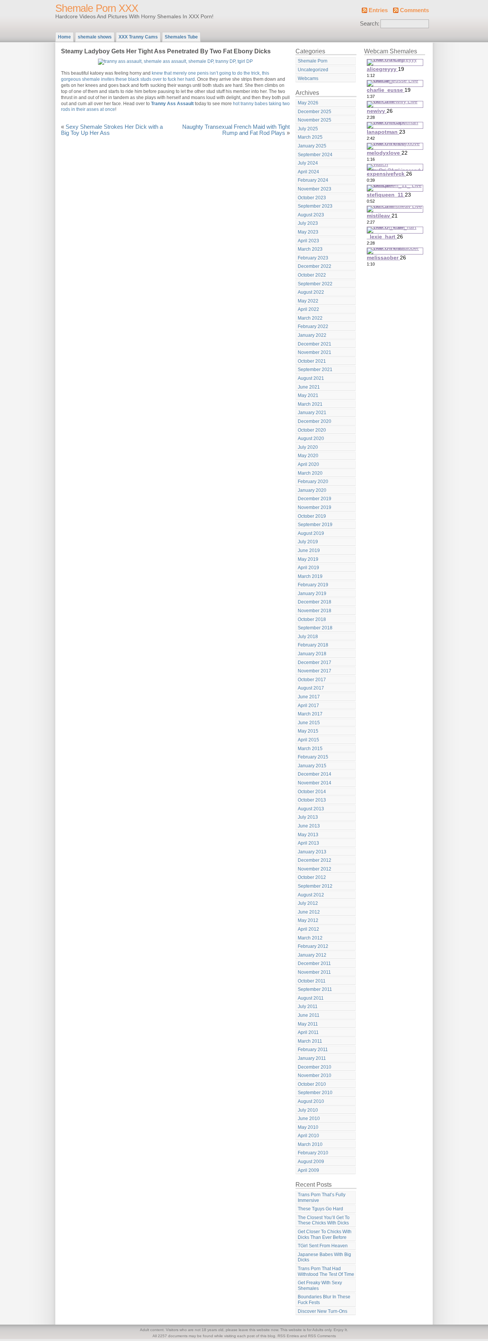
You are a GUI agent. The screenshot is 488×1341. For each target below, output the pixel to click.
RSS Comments (322, 1336)
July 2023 (308, 223)
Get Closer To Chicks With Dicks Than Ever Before (325, 1234)
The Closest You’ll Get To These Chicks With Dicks (324, 1220)
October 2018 (312, 619)
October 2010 (312, 1084)
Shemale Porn (312, 61)
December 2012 (314, 860)
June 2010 (309, 1118)
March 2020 (310, 473)
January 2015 (312, 765)
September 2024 (315, 154)
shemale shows (95, 37)
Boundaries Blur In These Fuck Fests (324, 1299)
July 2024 (308, 163)
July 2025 (308, 128)
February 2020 (313, 481)
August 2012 (311, 895)
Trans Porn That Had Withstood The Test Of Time (326, 1271)
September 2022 (315, 283)
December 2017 (314, 662)
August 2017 (311, 688)
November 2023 (314, 189)
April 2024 (308, 171)
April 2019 (308, 567)
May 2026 (308, 103)
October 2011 (312, 981)
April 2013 (308, 843)
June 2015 (309, 722)
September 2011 (315, 989)
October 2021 (312, 361)
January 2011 (312, 1058)
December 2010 (314, 1067)
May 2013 (308, 834)
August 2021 (311, 378)
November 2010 (314, 1075)
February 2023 (313, 258)
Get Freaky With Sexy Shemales (320, 1285)
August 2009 (311, 1161)
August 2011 (311, 998)
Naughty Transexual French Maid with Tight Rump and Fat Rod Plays (236, 130)
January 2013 (312, 852)
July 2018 (308, 636)
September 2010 (315, 1092)
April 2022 (308, 309)
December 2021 (314, 344)
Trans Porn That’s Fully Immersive (321, 1197)
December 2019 (314, 498)
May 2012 (308, 920)
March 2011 (310, 1041)
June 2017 (309, 696)
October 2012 (312, 877)
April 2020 (308, 464)
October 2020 (312, 430)
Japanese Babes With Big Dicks (324, 1257)
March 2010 (310, 1144)
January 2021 (312, 412)
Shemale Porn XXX (96, 8)
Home (64, 37)
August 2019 (311, 533)
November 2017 (314, 671)
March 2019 (310, 576)
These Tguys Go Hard (320, 1208)
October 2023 (312, 197)
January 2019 (312, 593)
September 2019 (315, 524)
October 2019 (312, 516)
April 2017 (308, 705)
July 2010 (308, 1110)
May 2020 (308, 455)
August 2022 (311, 292)
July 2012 (308, 903)
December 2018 (314, 602)
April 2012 (308, 929)
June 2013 (309, 826)
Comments (414, 10)
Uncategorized (313, 69)
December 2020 (314, 421)
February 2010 (313, 1152)
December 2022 (314, 266)
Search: (369, 24)
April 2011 (308, 1032)
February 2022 (313, 326)
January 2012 (312, 955)
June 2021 (309, 387)
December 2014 (314, 774)
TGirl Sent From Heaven (323, 1245)
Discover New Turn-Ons (322, 1311)
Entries (378, 10)
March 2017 (310, 714)
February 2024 (313, 180)
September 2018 (315, 627)
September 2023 (315, 206)
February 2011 (313, 1049)
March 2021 (310, 404)
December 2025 (314, 111)
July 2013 (308, 817)
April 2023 (308, 240)
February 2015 (313, 757)
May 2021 (308, 395)
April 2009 (308, 1170)
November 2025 (314, 120)
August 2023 (311, 215)
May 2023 (308, 232)
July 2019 (308, 541)
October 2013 (312, 800)
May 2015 (308, 731)
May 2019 (308, 559)
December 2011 (314, 963)
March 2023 (310, 249)
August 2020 (311, 438)
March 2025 (310, 137)
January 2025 (312, 146)
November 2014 (314, 783)
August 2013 (311, 808)
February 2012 (313, 946)
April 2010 (308, 1135)
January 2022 (312, 335)
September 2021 (315, 369)
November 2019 (314, 507)
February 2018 (313, 645)
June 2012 (309, 912)
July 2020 (308, 447)
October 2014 (312, 791)
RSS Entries (288, 1336)
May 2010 (308, 1127)
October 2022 (312, 275)
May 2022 (308, 301)
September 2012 (315, 886)
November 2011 (314, 972)
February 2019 (313, 584)
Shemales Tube (181, 37)
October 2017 (312, 679)
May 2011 (308, 1024)
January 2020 (312, 490)
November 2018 (314, 610)
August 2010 (311, 1101)
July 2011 (308, 1006)
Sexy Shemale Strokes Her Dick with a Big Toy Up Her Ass (112, 130)
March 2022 (310, 318)
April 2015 (308, 740)
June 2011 (308, 1015)
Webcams (308, 78)
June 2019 (309, 550)
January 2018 (312, 653)
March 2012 (310, 938)
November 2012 (314, 869)
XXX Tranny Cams (138, 37)
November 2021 (314, 352)
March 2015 (310, 748)
